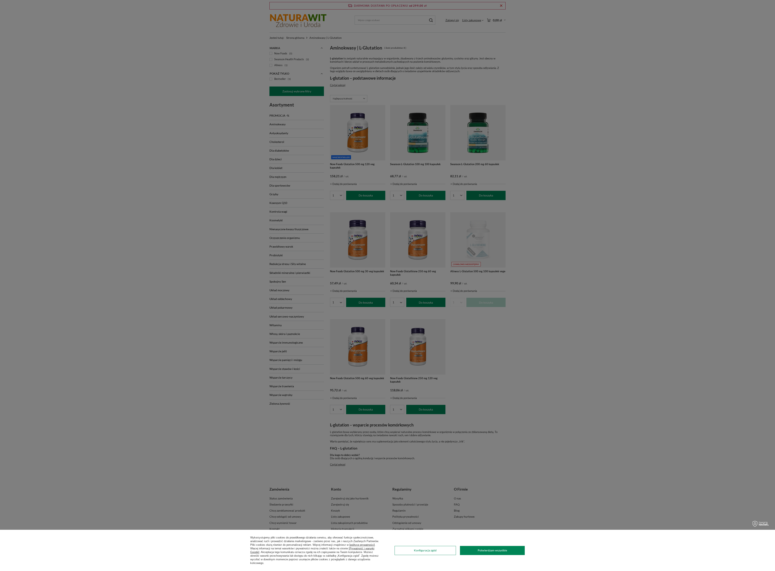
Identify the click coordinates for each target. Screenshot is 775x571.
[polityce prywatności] (362, 544)
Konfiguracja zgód (425, 550)
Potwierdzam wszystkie (492, 550)
